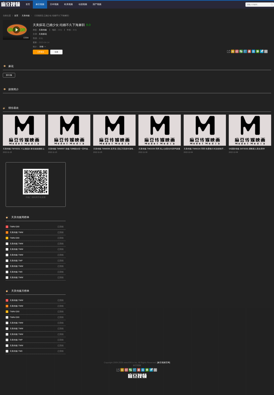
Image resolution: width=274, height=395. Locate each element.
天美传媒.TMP (35, 260)
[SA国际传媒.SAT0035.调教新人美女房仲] (250, 130)
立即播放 (40, 52)
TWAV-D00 (35, 226)
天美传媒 (26, 15)
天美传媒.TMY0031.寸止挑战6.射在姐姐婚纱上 (24, 149)
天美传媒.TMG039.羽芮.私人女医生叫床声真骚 (159, 149)
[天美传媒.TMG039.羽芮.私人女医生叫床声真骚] (159, 130)
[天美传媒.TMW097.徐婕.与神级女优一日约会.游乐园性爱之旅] (69, 130)
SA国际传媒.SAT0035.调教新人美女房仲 (247, 149)
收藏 (56, 52)
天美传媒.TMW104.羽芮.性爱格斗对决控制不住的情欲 (208, 149)
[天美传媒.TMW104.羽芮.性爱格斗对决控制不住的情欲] (205, 130)
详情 (41, 47)
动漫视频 (82, 4)
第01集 (9, 75)
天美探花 (43, 34)
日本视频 (54, 4)
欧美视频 (68, 4)
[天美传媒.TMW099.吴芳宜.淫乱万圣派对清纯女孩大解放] (114, 130)
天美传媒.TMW (35, 232)
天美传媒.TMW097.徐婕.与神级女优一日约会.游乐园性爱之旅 (75, 149)
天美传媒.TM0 (35, 272)
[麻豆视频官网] (163, 362)
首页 (28, 4)
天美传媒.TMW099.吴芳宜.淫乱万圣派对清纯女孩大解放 (118, 149)
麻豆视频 (40, 4)
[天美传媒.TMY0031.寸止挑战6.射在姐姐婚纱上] (24, 130)
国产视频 (97, 4)
